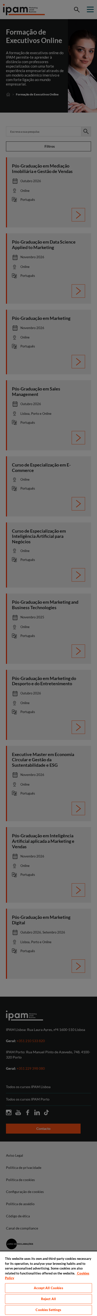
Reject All (48, 1299)
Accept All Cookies (48, 1288)
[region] (48, 1283)
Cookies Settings (48, 1310)
